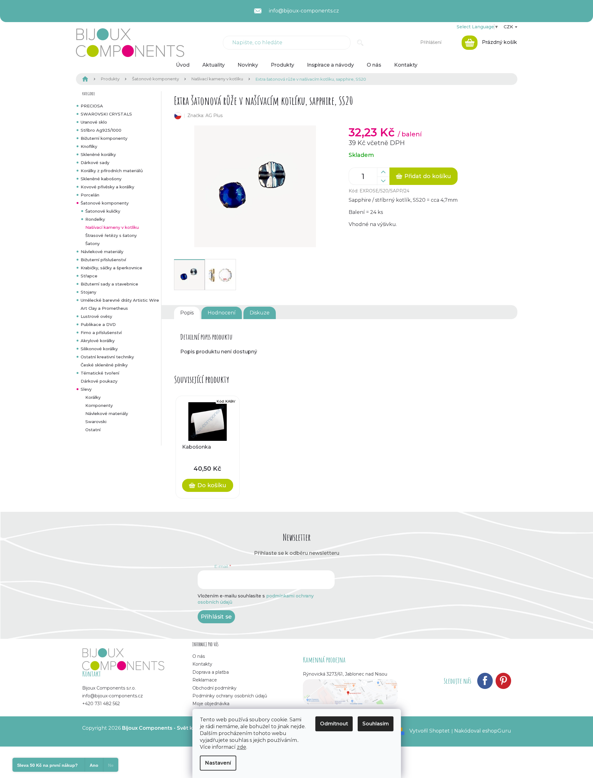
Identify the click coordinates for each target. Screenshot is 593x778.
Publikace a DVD (98, 324)
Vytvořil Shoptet (429, 731)
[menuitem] (183, 65)
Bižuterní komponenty (104, 138)
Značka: (205, 115)
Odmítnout (334, 724)
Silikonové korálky (99, 348)
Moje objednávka (210, 703)
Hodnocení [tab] (222, 313)
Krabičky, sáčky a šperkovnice (111, 267)
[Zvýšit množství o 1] (383, 172)
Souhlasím (375, 724)
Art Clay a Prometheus (104, 308)
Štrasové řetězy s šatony (111, 235)
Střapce (89, 275)
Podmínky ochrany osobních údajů (229, 696)
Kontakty (202, 664)
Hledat (360, 43)
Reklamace (204, 680)
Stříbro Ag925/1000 (101, 130)
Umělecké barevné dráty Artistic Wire (120, 300)
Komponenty (99, 405)
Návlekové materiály (102, 251)
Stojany (88, 292)
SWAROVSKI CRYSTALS (106, 113)
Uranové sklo (94, 122)
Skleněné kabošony (101, 178)
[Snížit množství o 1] (383, 181)
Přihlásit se (216, 616)
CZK (509, 27)
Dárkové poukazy (99, 381)
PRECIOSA (92, 105)
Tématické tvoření (100, 372)
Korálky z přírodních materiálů (112, 170)
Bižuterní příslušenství (103, 259)
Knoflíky (89, 146)
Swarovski (95, 421)
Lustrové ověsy (96, 316)
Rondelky (95, 219)
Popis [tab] (187, 313)
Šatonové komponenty (105, 202)
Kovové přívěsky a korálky (107, 186)
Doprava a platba (210, 672)
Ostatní (93, 429)
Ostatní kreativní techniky (107, 356)
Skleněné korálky (98, 154)
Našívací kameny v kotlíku (112, 227)
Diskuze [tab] (260, 313)
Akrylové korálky (98, 340)
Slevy (86, 389)
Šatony (92, 243)
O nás (198, 656)
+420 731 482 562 (101, 703)
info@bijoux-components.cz (112, 696)
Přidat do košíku (427, 176)
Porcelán (90, 194)
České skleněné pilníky (104, 364)
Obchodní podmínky (214, 688)
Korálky (93, 397)
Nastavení (218, 763)
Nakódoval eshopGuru (482, 731)
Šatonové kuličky (102, 211)
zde (241, 747)
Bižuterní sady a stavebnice (109, 283)
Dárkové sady (95, 162)
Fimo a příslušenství (101, 332)
